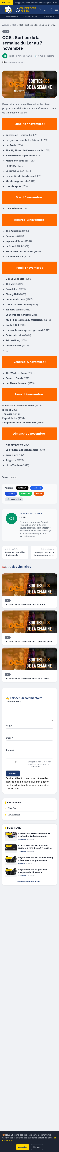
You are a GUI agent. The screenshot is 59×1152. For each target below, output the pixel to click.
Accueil (5, 25)
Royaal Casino (30, 16)
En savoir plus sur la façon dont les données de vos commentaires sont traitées (27, 785)
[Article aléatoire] (51, 10)
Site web (10, 750)
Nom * (9, 726)
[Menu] (56, 9)
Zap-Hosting (11, 16)
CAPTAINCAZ (49, 16)
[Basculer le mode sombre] (45, 10)
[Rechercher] (40, 9)
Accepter (22, 1147)
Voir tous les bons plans (29, 881)
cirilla (22, 517)
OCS (14, 25)
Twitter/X (22, 488)
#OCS (13, 477)
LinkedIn (11, 493)
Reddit (39, 493)
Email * (9, 738)
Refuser (37, 1147)
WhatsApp (25, 493)
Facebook (37, 488)
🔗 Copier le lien (14, 499)
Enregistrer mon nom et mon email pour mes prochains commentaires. (39, 764)
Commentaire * (13, 701)
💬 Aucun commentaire (13, 62)
